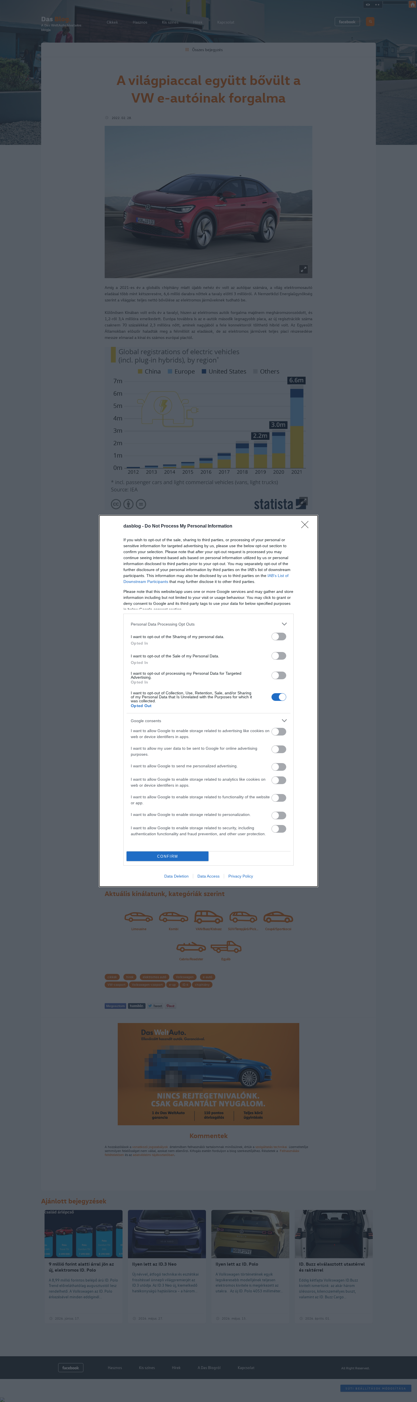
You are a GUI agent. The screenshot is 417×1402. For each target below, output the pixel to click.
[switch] (278, 636)
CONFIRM (167, 856)
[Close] (306, 526)
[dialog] (208, 701)
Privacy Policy (240, 876)
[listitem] (208, 624)
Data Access (208, 876)
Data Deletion (176, 876)
